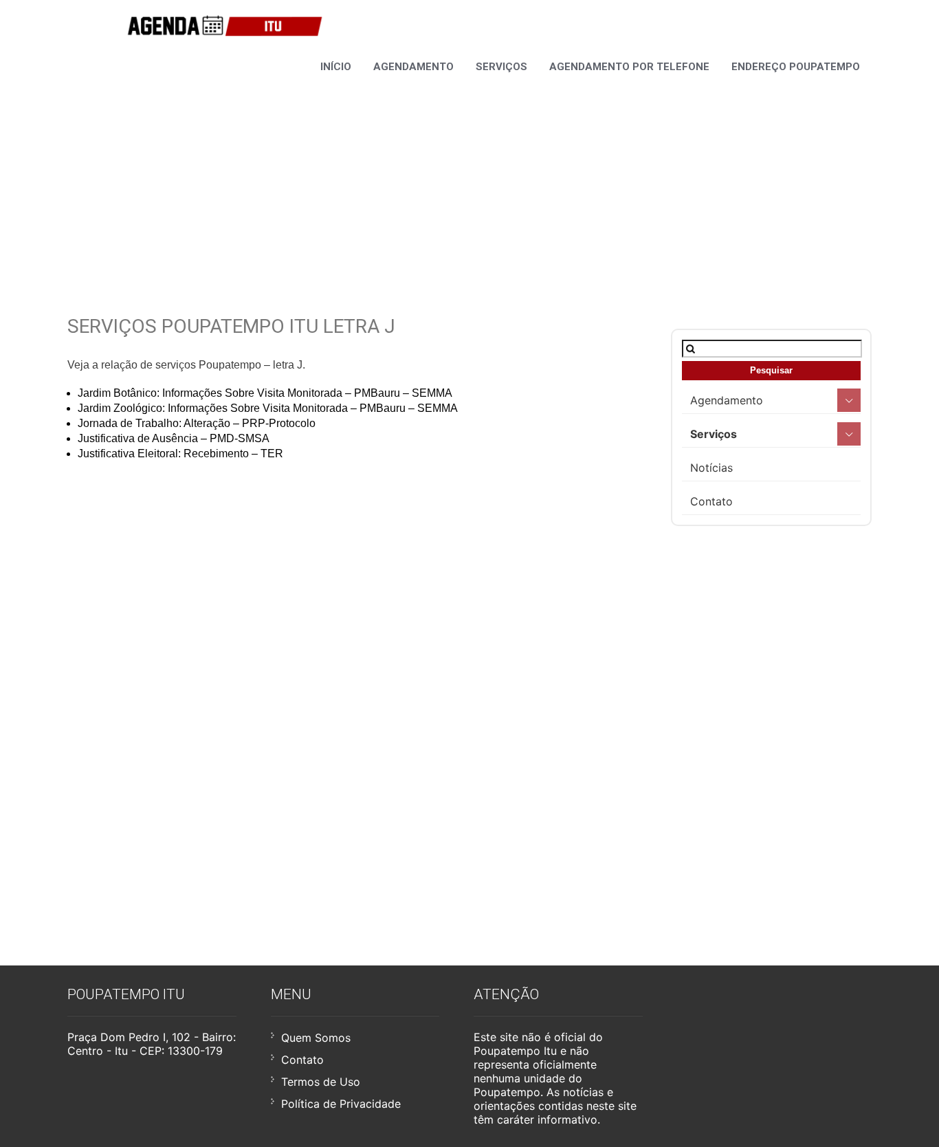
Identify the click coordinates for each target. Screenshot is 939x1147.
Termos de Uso (320, 1082)
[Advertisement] (469, 177)
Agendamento (413, 67)
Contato (711, 501)
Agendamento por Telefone (629, 67)
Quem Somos (316, 1038)
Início (335, 67)
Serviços (501, 67)
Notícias (711, 467)
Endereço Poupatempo (795, 67)
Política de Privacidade (341, 1104)
